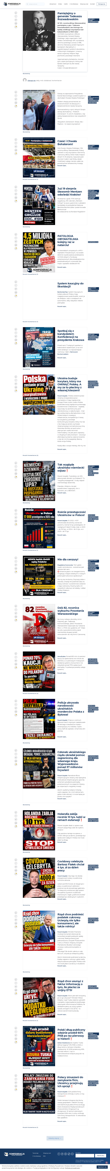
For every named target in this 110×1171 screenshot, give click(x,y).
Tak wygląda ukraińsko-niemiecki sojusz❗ (70, 467)
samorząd (92, 195)
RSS (44, 1156)
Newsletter (78, 1153)
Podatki (91, 922)
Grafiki (66, 4)
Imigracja (91, 515)
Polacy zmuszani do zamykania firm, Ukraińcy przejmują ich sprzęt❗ (70, 1082)
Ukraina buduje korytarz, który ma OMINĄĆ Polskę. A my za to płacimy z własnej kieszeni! (69, 384)
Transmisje (35, 1153)
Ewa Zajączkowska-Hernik (93, 98)
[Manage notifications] (106, 1162)
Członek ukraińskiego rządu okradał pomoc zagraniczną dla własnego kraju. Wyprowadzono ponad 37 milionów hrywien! (71, 761)
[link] (62, 396)
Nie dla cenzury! (67, 559)
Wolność (91, 570)
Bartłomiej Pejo (62, 292)
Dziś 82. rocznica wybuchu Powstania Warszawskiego (70, 610)
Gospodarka (92, 381)
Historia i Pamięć (91, 19)
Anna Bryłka (61, 656)
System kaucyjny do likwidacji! (70, 285)
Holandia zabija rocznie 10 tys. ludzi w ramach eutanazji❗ (71, 817)
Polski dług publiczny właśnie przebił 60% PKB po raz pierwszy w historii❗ (71, 1034)
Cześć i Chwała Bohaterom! (67, 143)
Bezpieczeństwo (93, 561)
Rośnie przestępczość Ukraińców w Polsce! (71, 513)
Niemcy (90, 471)
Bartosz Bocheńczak (92, 191)
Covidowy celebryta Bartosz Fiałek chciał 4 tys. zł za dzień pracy (70, 866)
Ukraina (91, 387)
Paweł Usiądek (93, 385)
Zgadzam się (102, 1167)
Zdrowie (91, 869)
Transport (92, 1085)
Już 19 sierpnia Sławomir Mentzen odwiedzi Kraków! (69, 191)
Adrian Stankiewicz (63, 1043)
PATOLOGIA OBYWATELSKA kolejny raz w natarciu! (67, 240)
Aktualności (53, 4)
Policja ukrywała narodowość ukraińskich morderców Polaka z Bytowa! (70, 708)
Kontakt (92, 4)
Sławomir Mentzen (91, 198)
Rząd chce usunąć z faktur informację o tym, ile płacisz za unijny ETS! (70, 986)
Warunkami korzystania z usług (90, 1161)
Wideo (60, 4)
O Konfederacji (74, 4)
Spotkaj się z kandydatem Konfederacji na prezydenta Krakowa (70, 335)
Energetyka (92, 986)
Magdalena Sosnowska (65, 565)
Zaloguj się (101, 4)
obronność (92, 103)
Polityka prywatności (72, 1168)
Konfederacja (93, 22)
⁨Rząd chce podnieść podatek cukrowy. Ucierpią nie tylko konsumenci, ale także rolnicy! (70, 920)
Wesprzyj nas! (84, 4)
